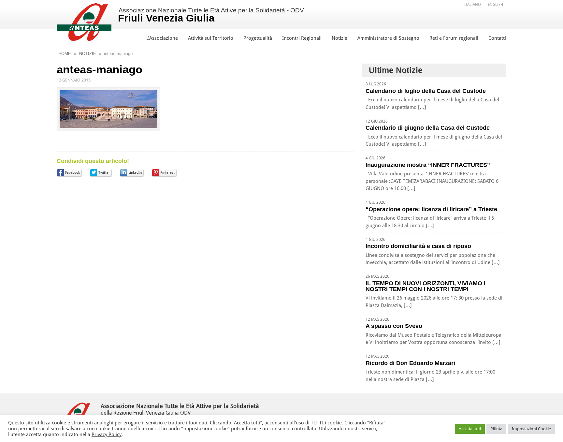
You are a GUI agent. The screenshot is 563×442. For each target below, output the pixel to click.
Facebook (72, 172)
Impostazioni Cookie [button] (531, 428)
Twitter (104, 172)
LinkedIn (135, 172)
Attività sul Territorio (210, 38)
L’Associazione (162, 38)
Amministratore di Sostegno (388, 38)
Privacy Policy (107, 434)
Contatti (497, 38)
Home (64, 53)
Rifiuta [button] (496, 428)
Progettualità (257, 38)
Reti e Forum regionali (453, 38)
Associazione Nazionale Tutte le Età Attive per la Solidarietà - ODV (211, 15)
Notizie (339, 38)
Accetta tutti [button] (470, 428)
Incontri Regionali (302, 38)
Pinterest (167, 172)
